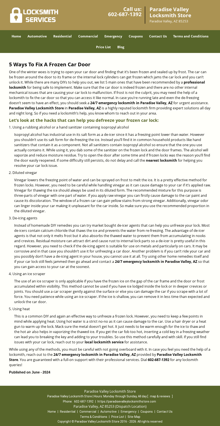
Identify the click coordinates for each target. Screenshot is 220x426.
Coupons (136, 36)
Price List (103, 47)
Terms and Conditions (190, 36)
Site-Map (134, 416)
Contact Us (158, 36)
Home (16, 36)
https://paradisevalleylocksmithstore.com (127, 401)
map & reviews (160, 396)
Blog (120, 47)
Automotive (37, 36)
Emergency (113, 36)
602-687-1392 (125, 14)
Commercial (88, 36)
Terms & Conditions (93, 416)
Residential (62, 36)
